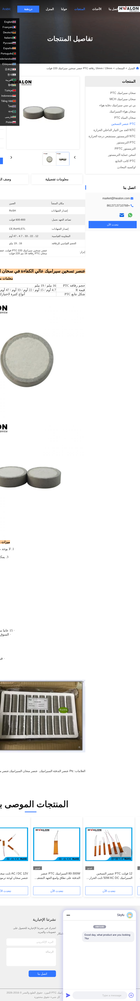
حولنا (64, 9)
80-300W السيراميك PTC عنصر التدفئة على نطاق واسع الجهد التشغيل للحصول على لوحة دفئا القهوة (57, 876)
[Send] (68, 995)
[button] (125, 852)
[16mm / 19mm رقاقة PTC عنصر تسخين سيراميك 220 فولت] (43, 112)
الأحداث (96, 9)
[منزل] (129, 9)
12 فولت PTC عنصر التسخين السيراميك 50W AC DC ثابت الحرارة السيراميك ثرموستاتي (110, 876)
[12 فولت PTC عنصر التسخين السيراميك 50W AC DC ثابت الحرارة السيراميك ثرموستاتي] (108, 844)
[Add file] (131, 995)
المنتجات (79, 9)
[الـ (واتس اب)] (130, 215)
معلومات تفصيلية (57, 179)
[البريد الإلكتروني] (122, 215)
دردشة (28, 9)
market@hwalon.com (116, 198)
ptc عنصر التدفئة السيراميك (57, 771)
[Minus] (68, 915)
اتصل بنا (113, 9)
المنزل (50, 9)
